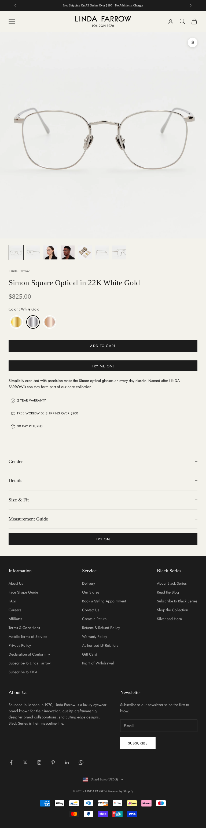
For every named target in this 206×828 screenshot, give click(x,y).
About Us (16, 583)
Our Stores (90, 592)
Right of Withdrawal (98, 663)
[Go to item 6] (101, 252)
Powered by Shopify (120, 791)
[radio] (16, 322)
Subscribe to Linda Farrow (30, 663)
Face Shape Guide (23, 592)
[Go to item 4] (67, 252)
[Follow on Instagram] (39, 762)
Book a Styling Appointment (104, 601)
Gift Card (89, 654)
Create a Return (94, 618)
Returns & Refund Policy (101, 627)
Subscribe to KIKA (23, 672)
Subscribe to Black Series (177, 601)
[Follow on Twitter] (25, 762)
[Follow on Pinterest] (53, 762)
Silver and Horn (169, 618)
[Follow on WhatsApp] (81, 762)
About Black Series (172, 583)
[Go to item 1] (16, 252)
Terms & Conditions (24, 627)
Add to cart (103, 345)
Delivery (88, 583)
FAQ (12, 601)
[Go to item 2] (33, 252)
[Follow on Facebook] (11, 762)
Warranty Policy (94, 636)
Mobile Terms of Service (28, 636)
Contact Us (90, 610)
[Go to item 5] (84, 252)
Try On (103, 539)
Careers (15, 610)
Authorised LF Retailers (100, 645)
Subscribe (138, 743)
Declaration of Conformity (29, 654)
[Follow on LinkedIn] (67, 762)
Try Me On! (103, 366)
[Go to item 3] (50, 252)
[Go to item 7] (119, 252)
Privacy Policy (20, 645)
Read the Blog (168, 592)
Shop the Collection (172, 610)
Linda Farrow (19, 271)
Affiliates (15, 618)
